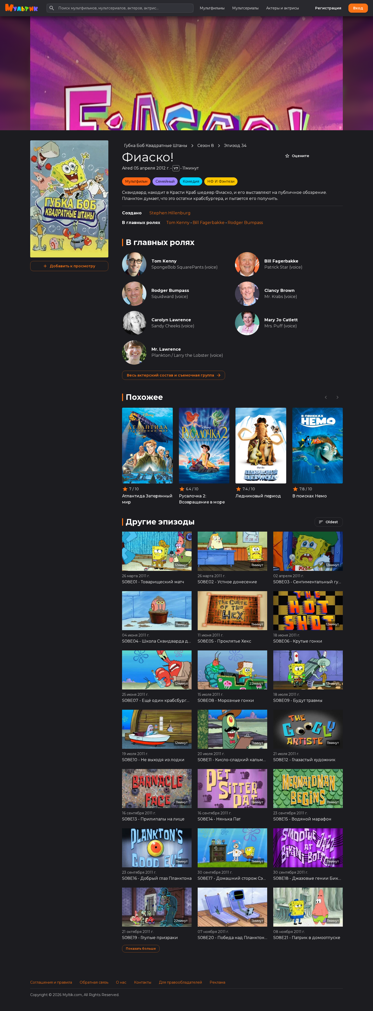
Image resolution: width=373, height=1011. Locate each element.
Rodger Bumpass (245, 222)
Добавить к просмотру (72, 266)
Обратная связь (94, 982)
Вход (358, 8)
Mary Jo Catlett (281, 319)
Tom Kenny (178, 222)
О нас (121, 982)
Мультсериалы (245, 8)
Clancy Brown (279, 290)
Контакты (142, 982)
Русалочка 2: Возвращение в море (202, 499)
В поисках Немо (309, 496)
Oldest (332, 522)
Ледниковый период (258, 496)
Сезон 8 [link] (205, 145)
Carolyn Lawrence (171, 319)
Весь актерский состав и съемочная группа (170, 375)
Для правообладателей (180, 982)
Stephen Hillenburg (170, 213)
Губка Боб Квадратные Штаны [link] (155, 145)
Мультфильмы (212, 8)
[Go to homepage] (21, 8)
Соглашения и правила (51, 982)
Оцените (300, 156)
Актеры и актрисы (282, 8)
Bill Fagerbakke (209, 222)
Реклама (217, 982)
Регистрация (328, 8)
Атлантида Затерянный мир (147, 499)
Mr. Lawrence (166, 349)
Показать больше (141, 948)
